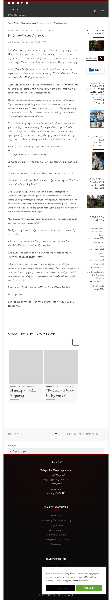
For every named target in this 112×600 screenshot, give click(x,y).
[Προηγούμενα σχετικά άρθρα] (69, 342)
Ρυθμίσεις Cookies (61, 588)
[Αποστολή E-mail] (27, 3)
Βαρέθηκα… (97, 285)
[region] (74, 580)
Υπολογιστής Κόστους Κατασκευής (56, 520)
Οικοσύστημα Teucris (56, 534)
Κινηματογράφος (56, 525)
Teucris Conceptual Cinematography (35, 23)
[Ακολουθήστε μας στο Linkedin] (13, 3)
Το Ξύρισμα (97, 264)
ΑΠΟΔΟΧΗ (89, 588)
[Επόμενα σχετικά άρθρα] (75, 342)
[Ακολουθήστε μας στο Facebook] (9, 3)
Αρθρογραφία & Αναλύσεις (56, 539)
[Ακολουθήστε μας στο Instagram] (22, 3)
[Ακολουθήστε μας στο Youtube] (18, 3)
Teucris (15, 42)
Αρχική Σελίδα (14, 23)
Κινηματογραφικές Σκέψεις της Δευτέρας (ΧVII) (96, 231)
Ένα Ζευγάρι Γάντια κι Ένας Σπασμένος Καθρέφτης (95, 275)
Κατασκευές (56, 515)
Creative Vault (56, 529)
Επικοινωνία (56, 544)
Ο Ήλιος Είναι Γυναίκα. (98, 255)
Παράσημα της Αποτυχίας (98, 244)
